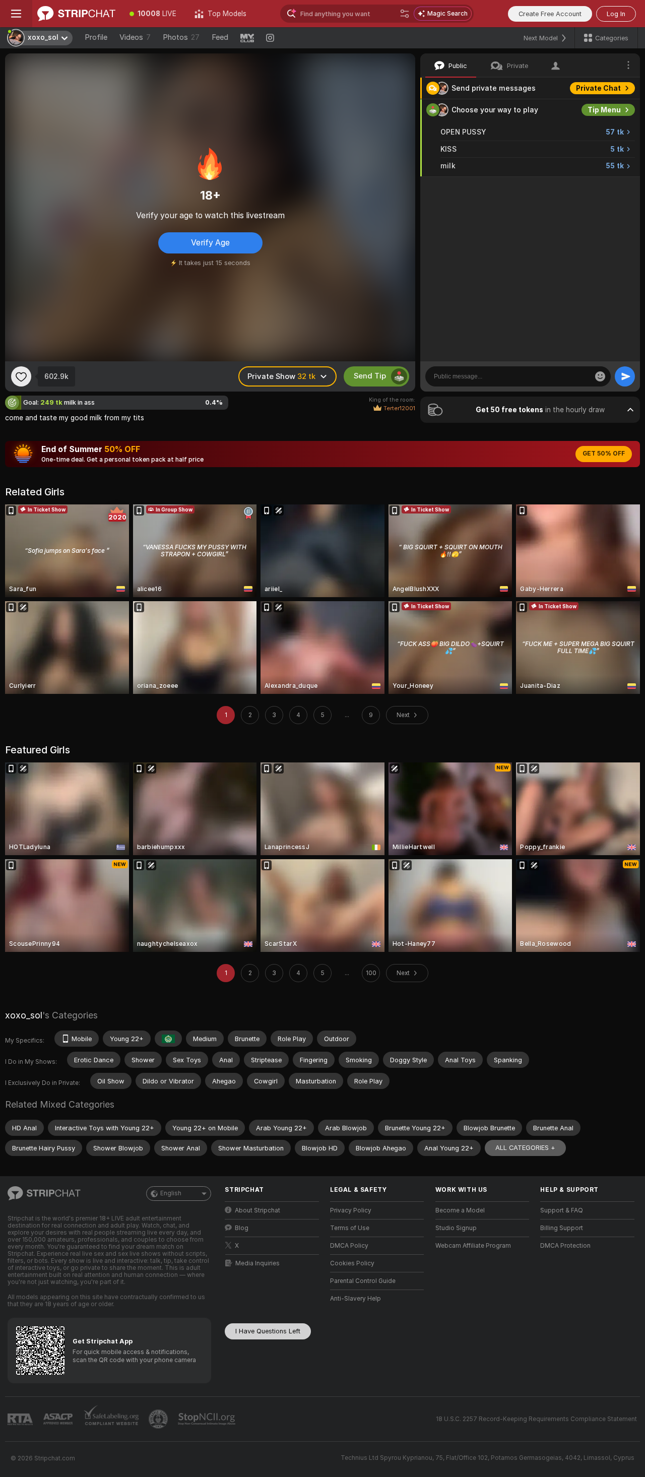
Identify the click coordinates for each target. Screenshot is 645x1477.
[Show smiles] (600, 376)
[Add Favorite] (21, 376)
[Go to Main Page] (76, 13)
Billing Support (561, 1228)
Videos (135, 37)
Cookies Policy (352, 1263)
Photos (181, 37)
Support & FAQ (561, 1210)
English (170, 1193)
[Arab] (168, 1039)
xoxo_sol (23, 1015)
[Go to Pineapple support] (159, 1419)
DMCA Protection (565, 1245)
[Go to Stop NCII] (207, 1419)
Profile (96, 37)
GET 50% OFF (604, 453)
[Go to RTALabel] (21, 1419)
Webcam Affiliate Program (473, 1245)
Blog (241, 1228)
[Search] (405, 14)
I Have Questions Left (267, 1331)
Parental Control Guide (363, 1281)
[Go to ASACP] (59, 1419)
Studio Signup (456, 1228)
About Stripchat (257, 1210)
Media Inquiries (257, 1263)
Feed (220, 37)
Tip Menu (604, 110)
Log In (616, 14)
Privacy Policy (350, 1210)
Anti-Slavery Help (355, 1298)
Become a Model (460, 1210)
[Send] (625, 376)
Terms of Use (349, 1228)
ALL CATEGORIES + (525, 1147)
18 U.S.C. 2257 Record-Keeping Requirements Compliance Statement (536, 1419)
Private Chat (598, 88)
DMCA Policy (349, 1245)
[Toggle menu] (16, 13)
